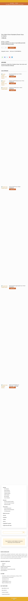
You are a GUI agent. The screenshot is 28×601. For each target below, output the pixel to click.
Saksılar (4, 487)
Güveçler (4, 500)
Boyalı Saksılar (7, 490)
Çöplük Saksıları (7, 493)
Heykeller (5, 517)
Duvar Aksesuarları (7, 508)
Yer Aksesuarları (7, 511)
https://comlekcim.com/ (6, 582)
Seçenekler (12, 387)
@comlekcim (4, 590)
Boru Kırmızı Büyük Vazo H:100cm (15, 73)
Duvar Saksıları (7, 497)
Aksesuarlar (5, 506)
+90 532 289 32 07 (5, 577)
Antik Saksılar (6, 494)
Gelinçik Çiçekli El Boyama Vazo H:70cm (16, 80)
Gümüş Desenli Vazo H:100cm (14, 186)
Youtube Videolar (5, 592)
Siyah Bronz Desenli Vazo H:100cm (15, 87)
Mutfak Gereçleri (6, 513)
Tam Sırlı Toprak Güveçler (9, 501)
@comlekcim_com (5, 588)
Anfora (4, 521)
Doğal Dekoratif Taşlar (7, 525)
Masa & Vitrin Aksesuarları (9, 509)
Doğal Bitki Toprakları (7, 523)
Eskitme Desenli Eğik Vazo (14, 384)
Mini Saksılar (6, 496)
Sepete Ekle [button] (12, 76)
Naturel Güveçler (7, 504)
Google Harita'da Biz (6, 594)
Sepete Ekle (12, 47)
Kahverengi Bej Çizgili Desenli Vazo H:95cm (17, 285)
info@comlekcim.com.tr (6, 581)
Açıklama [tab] (3, 62)
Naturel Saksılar (7, 491)
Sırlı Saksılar (6, 488)
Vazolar (7, 51)
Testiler (4, 519)
